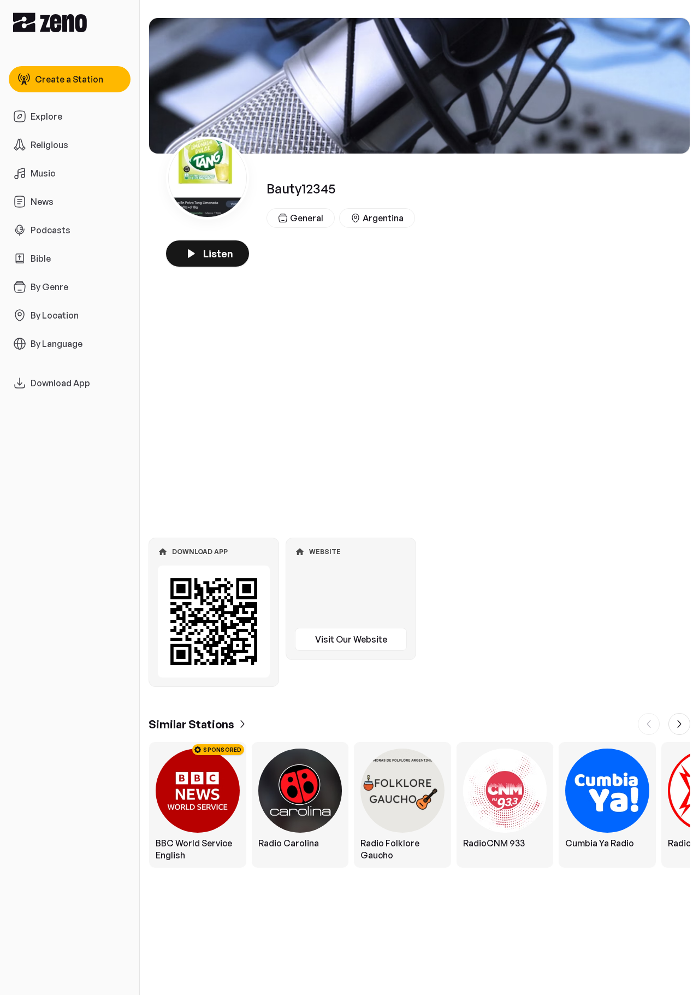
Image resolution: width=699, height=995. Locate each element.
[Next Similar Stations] (679, 724)
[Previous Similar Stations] (649, 724)
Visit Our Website (351, 639)
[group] (419, 804)
